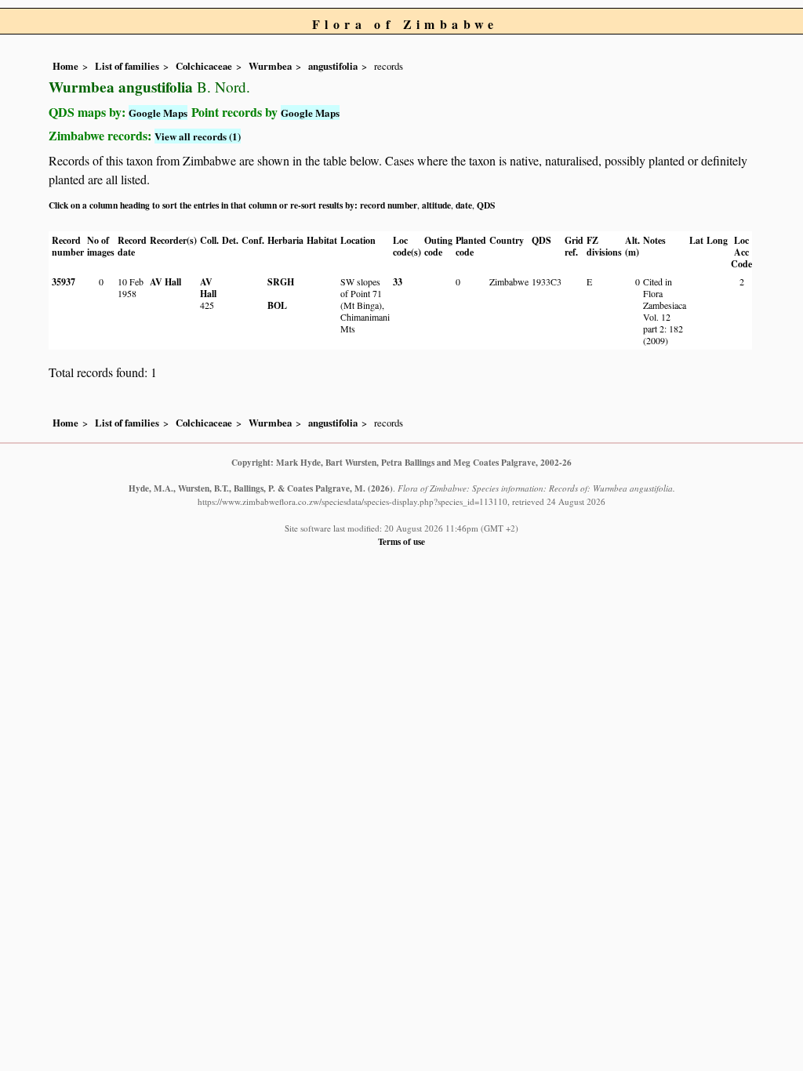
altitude (436, 205)
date (464, 205)
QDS (486, 205)
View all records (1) (197, 136)
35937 (63, 282)
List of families (127, 66)
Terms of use (401, 541)
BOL (277, 305)
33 (397, 282)
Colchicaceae (204, 66)
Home (65, 66)
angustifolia (333, 66)
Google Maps (158, 112)
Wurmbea (270, 66)
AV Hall (165, 282)
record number (388, 205)
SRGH (280, 282)
